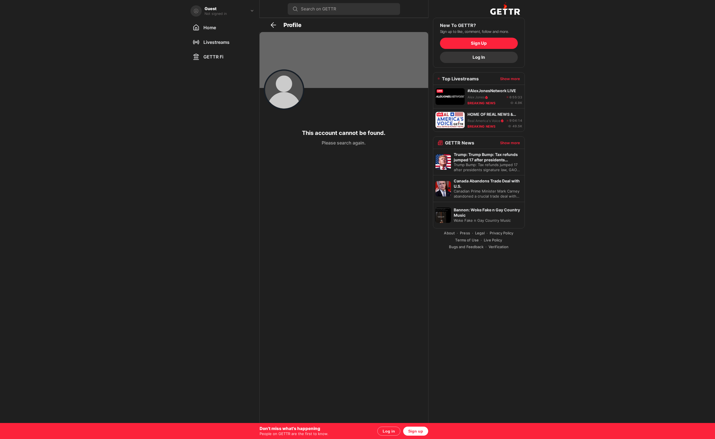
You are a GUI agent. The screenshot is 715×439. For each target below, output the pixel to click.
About (449, 233)
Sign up (415, 431)
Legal (480, 233)
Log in (389, 431)
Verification (499, 247)
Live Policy (493, 240)
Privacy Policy (502, 233)
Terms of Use (467, 240)
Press (465, 233)
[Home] (505, 9)
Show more (510, 78)
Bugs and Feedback (466, 247)
